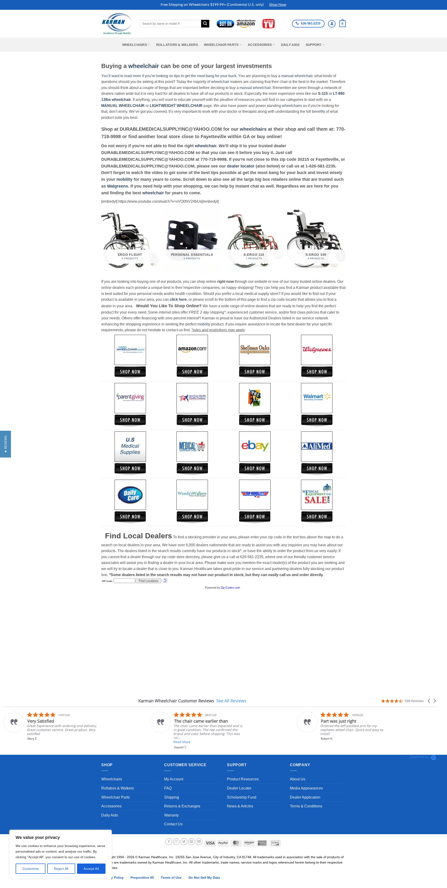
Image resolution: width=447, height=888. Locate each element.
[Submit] (205, 24)
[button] (342, 23)
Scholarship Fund (241, 797)
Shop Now (277, 5)
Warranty (171, 815)
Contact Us (173, 824)
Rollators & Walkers (177, 45)
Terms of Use (171, 877)
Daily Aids (290, 45)
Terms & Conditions (306, 806)
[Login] (331, 23)
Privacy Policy (112, 877)
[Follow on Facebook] (168, 841)
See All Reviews (231, 701)
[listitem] (173, 730)
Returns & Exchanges (182, 806)
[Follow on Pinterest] (191, 841)
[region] (60, 854)
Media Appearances (306, 788)
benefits (318, 111)
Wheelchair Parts (221, 45)
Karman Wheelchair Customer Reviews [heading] (176, 701)
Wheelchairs (134, 45)
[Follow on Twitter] (183, 841)
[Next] (344, 241)
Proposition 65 (142, 877)
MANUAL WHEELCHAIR (123, 106)
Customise (30, 869)
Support (314, 45)
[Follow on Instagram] (176, 841)
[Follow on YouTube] (199, 841)
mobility (124, 179)
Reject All (61, 869)
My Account (173, 779)
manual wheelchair (296, 76)
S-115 (323, 94)
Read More (157, 742)
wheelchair (143, 66)
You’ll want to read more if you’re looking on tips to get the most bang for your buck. (169, 76)
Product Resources (243, 779)
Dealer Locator (239, 788)
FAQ (168, 788)
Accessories (260, 45)
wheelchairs (292, 106)
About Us (297, 779)
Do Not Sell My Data (204, 877)
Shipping (171, 797)
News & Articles (240, 806)
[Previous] (101, 241)
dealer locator (240, 166)
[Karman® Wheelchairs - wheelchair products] (117, 23)
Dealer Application (305, 797)
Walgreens (117, 186)
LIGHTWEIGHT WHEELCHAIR (176, 106)
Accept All (91, 869)
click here (178, 299)
